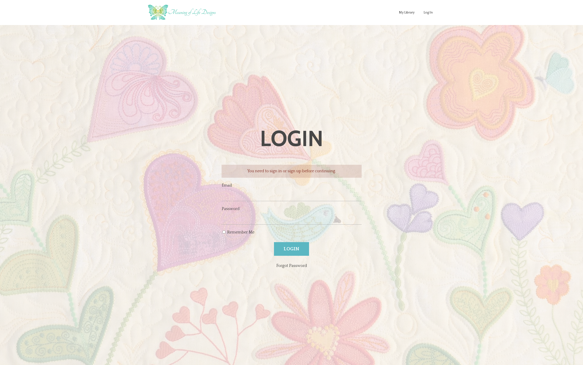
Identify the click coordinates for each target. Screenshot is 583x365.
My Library (406, 12)
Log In (428, 12)
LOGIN (291, 249)
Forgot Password (291, 266)
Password (231, 209)
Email (227, 185)
